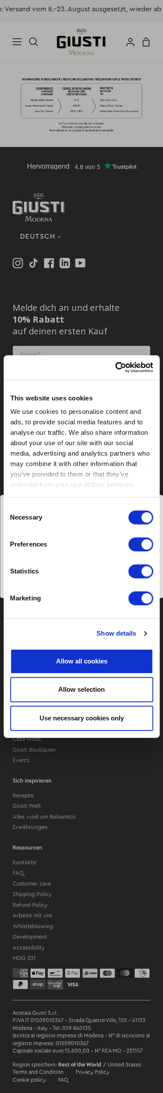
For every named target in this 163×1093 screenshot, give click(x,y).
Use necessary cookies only (82, 718)
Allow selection (81, 689)
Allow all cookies (81, 661)
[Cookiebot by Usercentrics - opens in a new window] (116, 367)
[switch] (140, 544)
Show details (116, 633)
